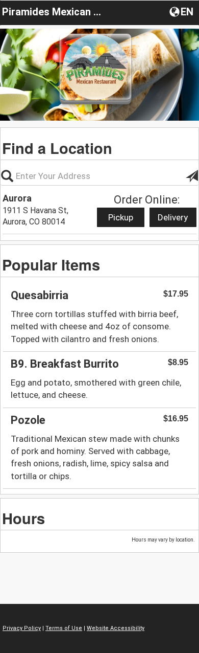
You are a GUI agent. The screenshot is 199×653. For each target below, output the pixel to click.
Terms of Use (63, 628)
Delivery (173, 217)
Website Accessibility (115, 628)
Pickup (120, 217)
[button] (182, 11)
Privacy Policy (22, 628)
